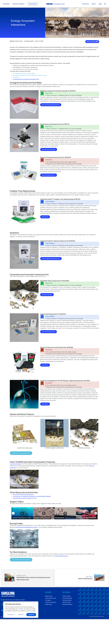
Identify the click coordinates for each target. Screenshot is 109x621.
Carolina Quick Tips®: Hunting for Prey (24, 498)
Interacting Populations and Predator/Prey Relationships (30, 75)
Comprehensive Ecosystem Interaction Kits (26, 79)
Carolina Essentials (15, 464)
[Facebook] (2, 610)
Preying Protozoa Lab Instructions (23, 494)
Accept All (31, 614)
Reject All (21, 614)
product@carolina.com (61, 556)
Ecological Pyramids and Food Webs (24, 73)
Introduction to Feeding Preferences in (32, 496)
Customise (10, 614)
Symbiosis (16, 77)
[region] (20, 609)
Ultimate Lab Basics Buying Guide (22, 545)
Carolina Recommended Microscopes (26, 527)
